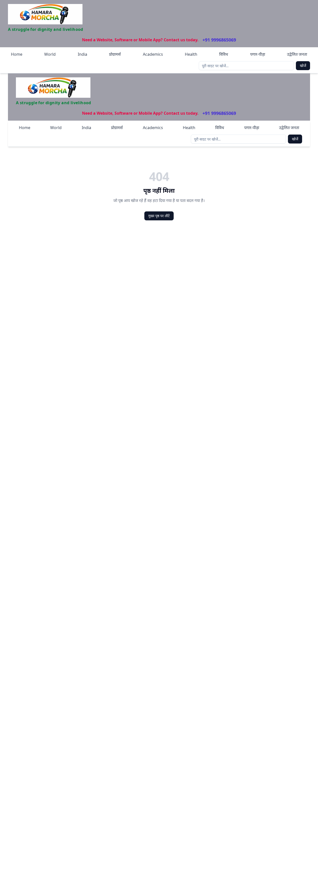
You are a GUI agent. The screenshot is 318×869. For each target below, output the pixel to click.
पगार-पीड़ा (257, 54)
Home (16, 54)
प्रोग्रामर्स (115, 54)
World (50, 54)
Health (191, 54)
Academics (153, 54)
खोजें (303, 65)
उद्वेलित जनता (297, 54)
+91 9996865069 (219, 40)
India (82, 54)
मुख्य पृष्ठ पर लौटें (159, 215)
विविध (223, 54)
